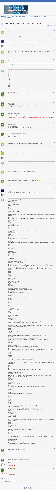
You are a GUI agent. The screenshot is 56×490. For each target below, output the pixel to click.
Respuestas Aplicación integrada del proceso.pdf (14, 64)
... (9, 478)
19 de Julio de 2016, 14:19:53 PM (11, 188)
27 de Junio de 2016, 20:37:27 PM (12, 59)
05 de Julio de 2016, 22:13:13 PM (11, 92)
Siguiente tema (53, 25)
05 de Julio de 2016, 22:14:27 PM (11, 112)
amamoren (3, 68)
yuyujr (2, 39)
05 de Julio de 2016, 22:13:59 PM (11, 102)
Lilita (44, 16)
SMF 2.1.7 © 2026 (26, 488)
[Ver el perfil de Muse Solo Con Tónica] (2, 24)
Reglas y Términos (27, 487)
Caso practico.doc (34, 44)
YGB (2, 30)
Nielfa (45, 16)
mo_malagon (3, 179)
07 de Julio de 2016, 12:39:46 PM (11, 151)
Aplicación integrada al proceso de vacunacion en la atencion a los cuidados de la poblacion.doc (20, 44)
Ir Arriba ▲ (31, 487)
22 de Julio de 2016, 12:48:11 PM (11, 468)
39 (9, 27)
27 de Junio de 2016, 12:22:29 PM (12, 39)
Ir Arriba (2, 478)
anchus (2, 92)
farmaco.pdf (10, 87)
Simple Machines (30, 488)
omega (2, 188)
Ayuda (24, 487)
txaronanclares (3, 197)
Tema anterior (49, 25)
